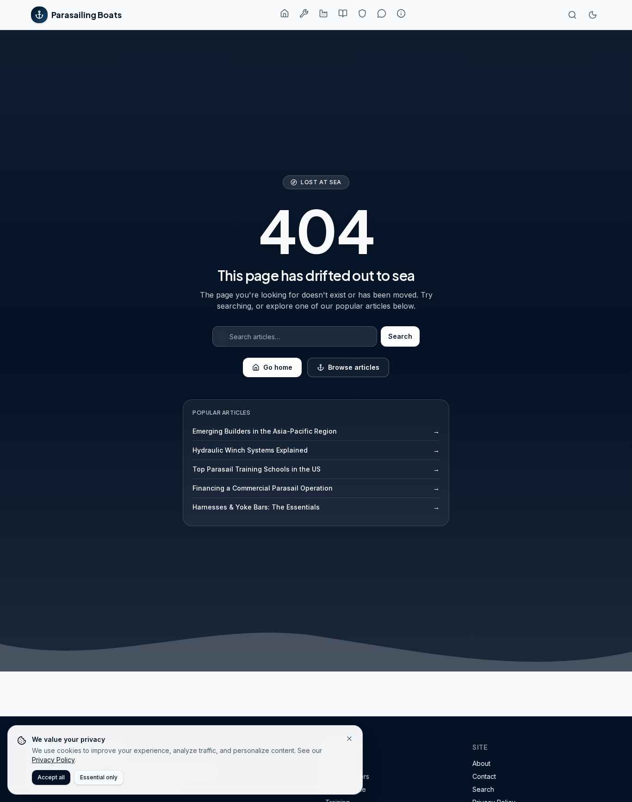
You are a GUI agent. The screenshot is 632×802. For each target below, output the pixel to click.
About (481, 763)
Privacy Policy (53, 760)
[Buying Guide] (343, 13)
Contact (484, 776)
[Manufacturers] (323, 13)
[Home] (284, 13)
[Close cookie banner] (349, 738)
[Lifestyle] (381, 13)
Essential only (99, 777)
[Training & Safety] (362, 13)
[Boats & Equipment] (304, 13)
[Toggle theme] (592, 14)
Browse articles (353, 367)
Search (400, 336)
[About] (401, 13)
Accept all (51, 777)
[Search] (572, 14)
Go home (277, 367)
